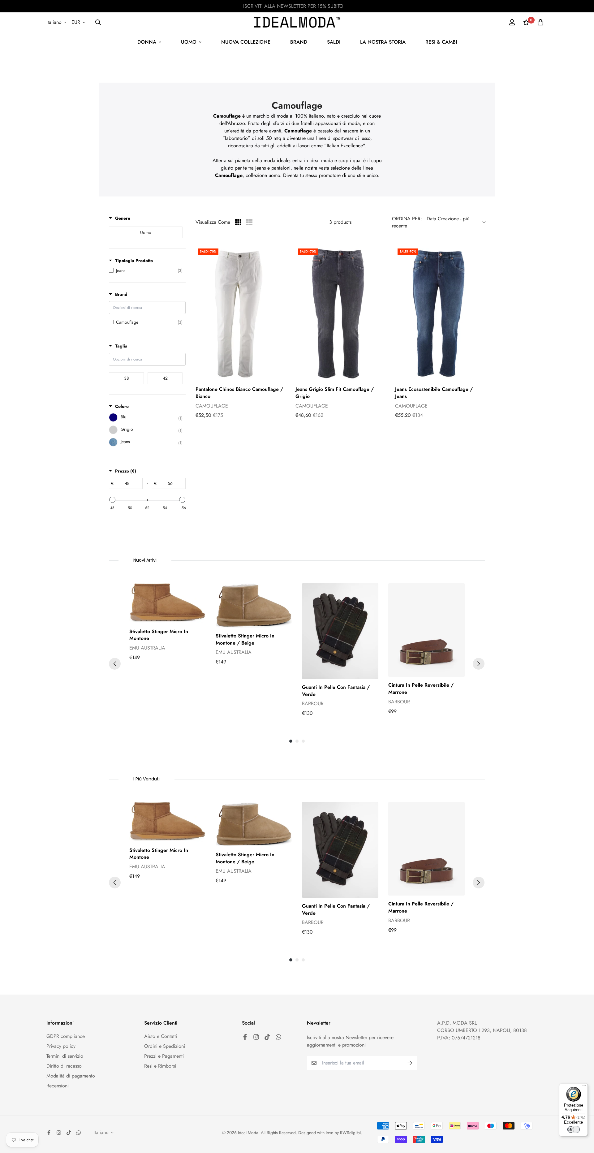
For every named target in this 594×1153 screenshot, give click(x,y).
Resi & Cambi (441, 41)
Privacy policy (60, 1046)
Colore (122, 406)
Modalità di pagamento (70, 1075)
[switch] (573, 1129)
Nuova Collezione (245, 41)
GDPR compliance (65, 1036)
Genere (122, 218)
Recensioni (57, 1085)
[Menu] (584, 1087)
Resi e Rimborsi (160, 1065)
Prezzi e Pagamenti (164, 1056)
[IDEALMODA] (297, 22)
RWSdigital (350, 1132)
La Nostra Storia (383, 41)
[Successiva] (478, 664)
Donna (146, 41)
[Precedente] (115, 664)
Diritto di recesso (64, 1065)
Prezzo (125, 471)
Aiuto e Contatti (160, 1036)
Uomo (188, 41)
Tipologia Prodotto (134, 260)
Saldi (333, 41)
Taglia (121, 346)
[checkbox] (145, 232)
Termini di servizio (64, 1056)
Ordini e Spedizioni (164, 1046)
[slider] (112, 500)
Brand (298, 41)
